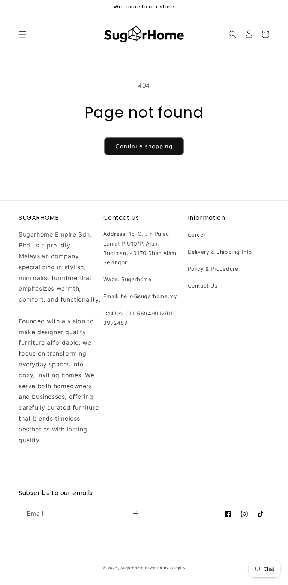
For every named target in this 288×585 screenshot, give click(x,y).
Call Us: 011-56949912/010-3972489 (141, 318)
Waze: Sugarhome (127, 279)
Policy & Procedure (213, 268)
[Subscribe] (135, 513)
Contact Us (203, 285)
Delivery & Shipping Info (220, 252)
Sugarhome (131, 567)
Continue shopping (144, 146)
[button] (22, 34)
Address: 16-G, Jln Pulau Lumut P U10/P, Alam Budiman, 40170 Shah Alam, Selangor (140, 248)
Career (197, 234)
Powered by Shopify (165, 567)
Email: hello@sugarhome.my (140, 296)
